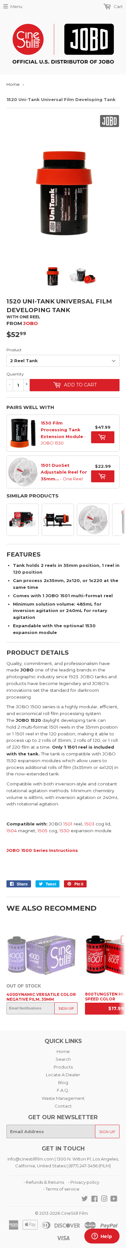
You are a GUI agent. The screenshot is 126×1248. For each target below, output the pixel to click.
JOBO (30, 323)
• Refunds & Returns (44, 1182)
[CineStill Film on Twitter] (84, 1199)
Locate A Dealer (63, 1074)
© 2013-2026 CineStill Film (61, 1213)
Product (14, 349)
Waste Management (63, 1098)
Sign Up (66, 1008)
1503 (89, 823)
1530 (64, 830)
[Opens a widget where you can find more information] (102, 1237)
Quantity (15, 374)
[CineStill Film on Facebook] (94, 1199)
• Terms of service (61, 1189)
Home (13, 84)
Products (63, 1066)
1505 (42, 830)
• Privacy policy (83, 1182)
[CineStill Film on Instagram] (104, 1199)
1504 (11, 830)
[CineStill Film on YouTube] (113, 1199)
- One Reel (64, 472)
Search (63, 1059)
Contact (63, 1106)
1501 (67, 823)
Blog (63, 1082)
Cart (118, 6)
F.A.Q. (63, 1090)
